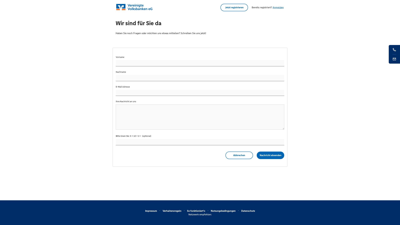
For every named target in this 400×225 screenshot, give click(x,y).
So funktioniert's (196, 210)
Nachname (121, 72)
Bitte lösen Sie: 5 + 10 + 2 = (129, 136)
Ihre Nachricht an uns (126, 101)
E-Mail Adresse (123, 86)
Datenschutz (248, 210)
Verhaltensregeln (172, 210)
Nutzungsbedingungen (223, 210)
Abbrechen (239, 155)
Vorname (120, 57)
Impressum (151, 210)
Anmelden (278, 7)
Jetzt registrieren (234, 7)
